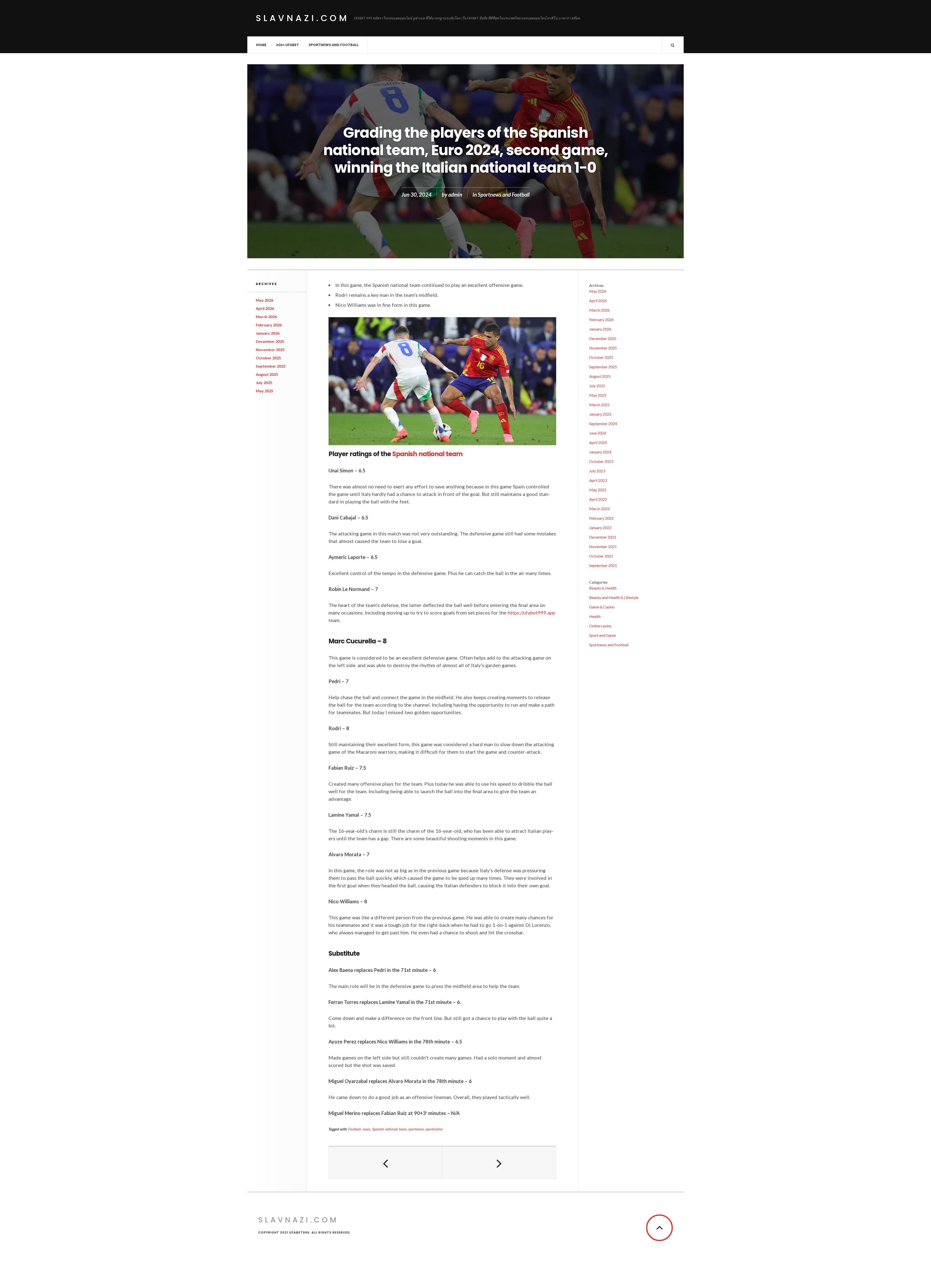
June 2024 (597, 433)
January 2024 (600, 452)
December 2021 (602, 537)
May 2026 (264, 300)
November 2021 (603, 546)
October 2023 (601, 461)
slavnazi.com (302, 18)
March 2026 (266, 316)
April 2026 (265, 308)
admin (455, 194)
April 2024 (598, 442)
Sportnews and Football (334, 44)
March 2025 (599, 404)
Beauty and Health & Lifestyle (613, 597)
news (366, 1129)
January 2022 (600, 527)
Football (354, 1129)
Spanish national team (427, 454)
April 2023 (598, 480)
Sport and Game (602, 635)
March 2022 (599, 508)
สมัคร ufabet (287, 44)
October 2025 (268, 357)
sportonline (434, 1129)
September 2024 (603, 423)
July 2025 (264, 382)
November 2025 (270, 349)
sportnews (416, 1129)
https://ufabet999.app (531, 612)
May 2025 (264, 390)
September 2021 (603, 565)
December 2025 (270, 341)
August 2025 (267, 374)
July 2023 (597, 470)
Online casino (600, 625)
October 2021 (601, 556)
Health (595, 616)
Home (261, 44)
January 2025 (600, 414)
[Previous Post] (385, 1163)
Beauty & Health (603, 588)
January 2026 (268, 333)
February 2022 (601, 518)
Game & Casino (602, 607)
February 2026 (269, 325)
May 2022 (597, 489)
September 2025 (271, 366)
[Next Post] (499, 1163)
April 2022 (598, 499)
